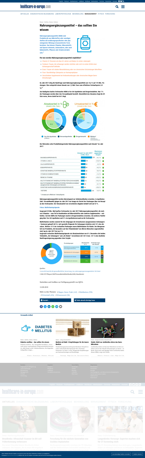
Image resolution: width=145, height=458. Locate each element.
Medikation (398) (86, 292)
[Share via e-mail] (60, 306)
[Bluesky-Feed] (121, 1)
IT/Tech (101, 14)
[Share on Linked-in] (49, 306)
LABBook (81, 1)
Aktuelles (24, 14)
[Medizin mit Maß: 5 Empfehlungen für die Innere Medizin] (72, 328)
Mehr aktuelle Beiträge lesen (85, 300)
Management (91, 14)
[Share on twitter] (45, 306)
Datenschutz (94, 376)
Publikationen (74, 1)
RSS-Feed (75, 374)
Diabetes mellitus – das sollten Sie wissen (34, 342)
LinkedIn (74, 372)
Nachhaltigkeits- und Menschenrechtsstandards (104, 372)
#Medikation (44, 355)
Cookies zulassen (137, 454)
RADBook (87, 1)
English (61, 1)
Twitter (74, 368)
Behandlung (77, 14)
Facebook (75, 367)
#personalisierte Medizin (83, 355)
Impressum (93, 377)
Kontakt (115, 1)
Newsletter (108, 1)
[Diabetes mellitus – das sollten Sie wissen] (37, 328)
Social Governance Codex (98, 374)
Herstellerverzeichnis (53, 372)
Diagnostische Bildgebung (42, 14)
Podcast (66, 1)
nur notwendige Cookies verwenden (121, 454)
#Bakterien (100, 355)
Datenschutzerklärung (12, 455)
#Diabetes (29, 355)
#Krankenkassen (36, 355)
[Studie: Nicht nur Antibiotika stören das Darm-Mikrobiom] (108, 328)
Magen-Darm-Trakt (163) (67, 292)
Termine (101, 1)
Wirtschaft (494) (48, 295)
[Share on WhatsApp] (52, 306)
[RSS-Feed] (123, 1)
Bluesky (74, 370)
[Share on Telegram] (56, 306)
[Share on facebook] (41, 306)
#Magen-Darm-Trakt (71, 355)
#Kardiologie (63, 355)
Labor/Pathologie (63, 14)
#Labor (112, 355)
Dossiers (50, 367)
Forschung (110, 14)
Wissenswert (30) (63, 295)
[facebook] (119, 1)
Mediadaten (94, 1)
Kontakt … (45, 300)
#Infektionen (107, 355)
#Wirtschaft (51, 355)
